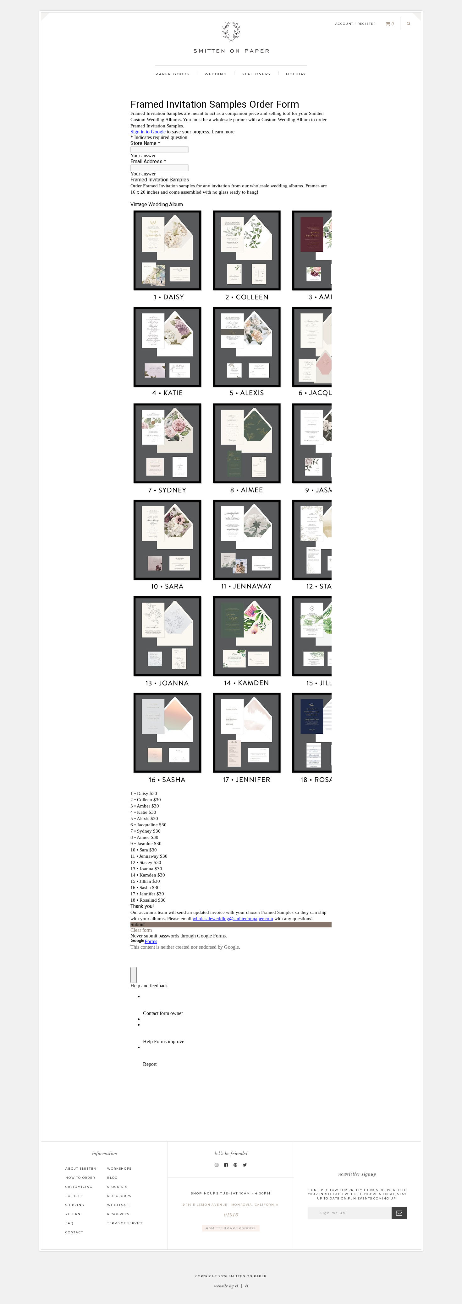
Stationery (256, 74)
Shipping (74, 1205)
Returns (74, 1214)
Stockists (117, 1186)
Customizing (79, 1186)
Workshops (119, 1168)
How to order (80, 1177)
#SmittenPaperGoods (231, 1228)
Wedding (216, 74)
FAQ (69, 1223)
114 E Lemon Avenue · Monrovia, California (232, 1210)
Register (367, 23)
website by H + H (231, 1286)
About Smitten (80, 1168)
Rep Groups (119, 1195)
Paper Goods (173, 74)
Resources (118, 1214)
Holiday (296, 74)
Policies (74, 1195)
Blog (112, 1177)
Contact (74, 1232)
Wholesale (119, 1205)
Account (344, 23)
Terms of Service (125, 1223)
